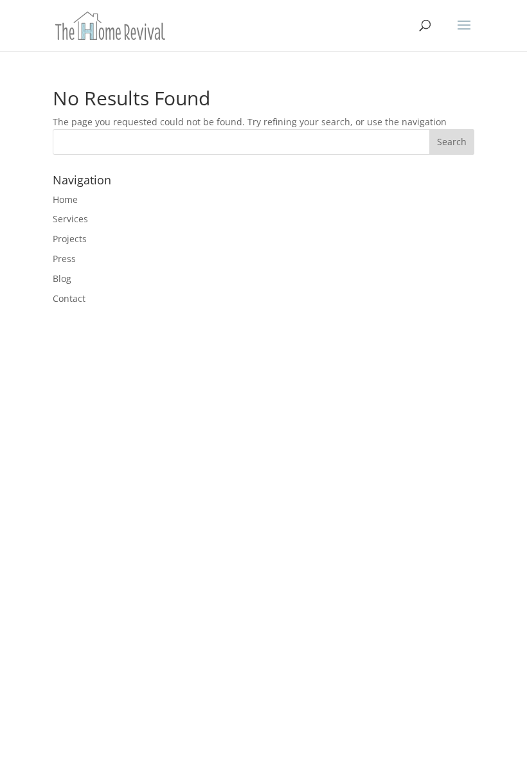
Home (65, 199)
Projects (70, 239)
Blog (62, 278)
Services (70, 219)
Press (64, 258)
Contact (69, 298)
